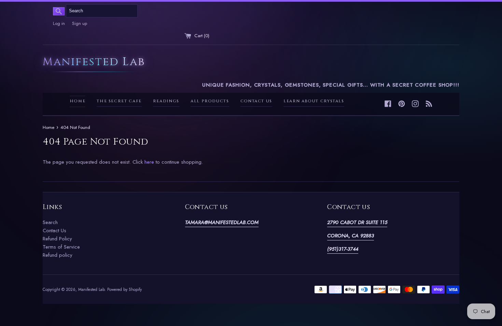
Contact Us (256, 101)
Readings (166, 101)
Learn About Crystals (313, 101)
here (149, 162)
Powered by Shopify (124, 289)
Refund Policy (57, 238)
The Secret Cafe (119, 101)
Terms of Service (61, 247)
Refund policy (57, 255)
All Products (210, 101)
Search (50, 222)
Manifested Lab (94, 62)
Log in (59, 23)
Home (78, 101)
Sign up (79, 23)
